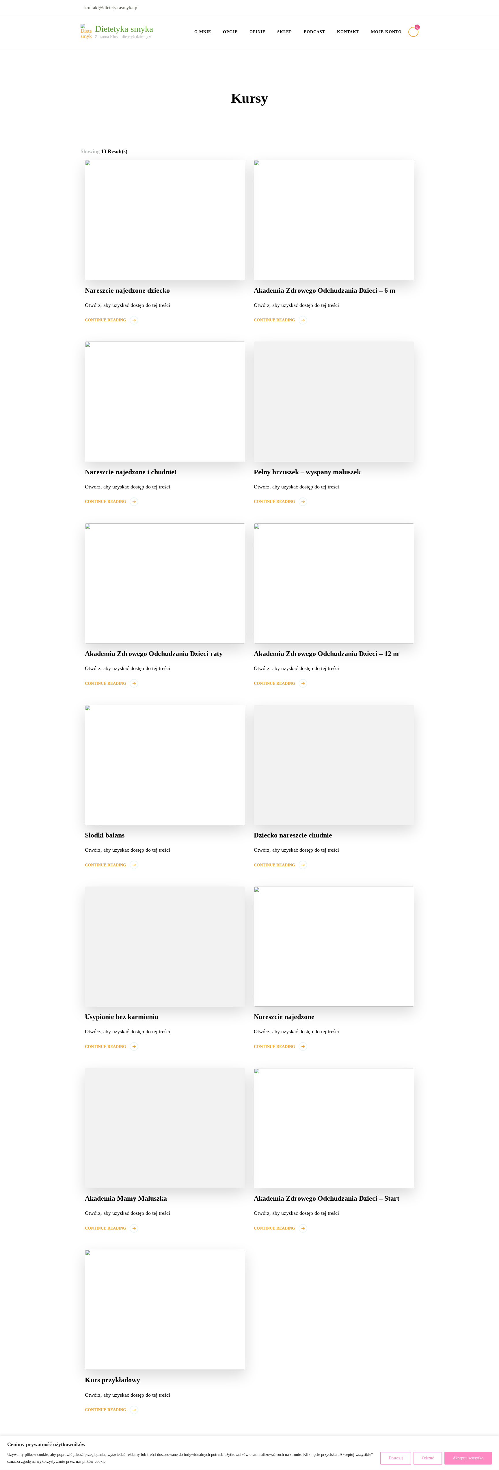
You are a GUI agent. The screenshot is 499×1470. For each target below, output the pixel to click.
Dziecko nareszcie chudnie (293, 835)
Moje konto (386, 32)
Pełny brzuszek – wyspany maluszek (307, 472)
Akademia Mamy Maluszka (126, 1198)
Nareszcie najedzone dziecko (127, 290)
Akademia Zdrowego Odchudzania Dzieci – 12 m (326, 653)
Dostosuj (396, 1458)
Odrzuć (428, 1458)
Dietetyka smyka (124, 28)
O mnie (202, 32)
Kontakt (348, 32)
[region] (249, 1453)
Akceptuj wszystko (468, 1458)
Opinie (257, 32)
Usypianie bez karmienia (121, 1017)
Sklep (284, 32)
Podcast (314, 32)
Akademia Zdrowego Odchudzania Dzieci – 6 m (324, 290)
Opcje (230, 32)
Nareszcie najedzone (284, 1017)
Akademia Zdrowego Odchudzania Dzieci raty (154, 653)
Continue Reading (105, 320)
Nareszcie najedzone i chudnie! (131, 472)
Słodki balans (104, 835)
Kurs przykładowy (112, 1380)
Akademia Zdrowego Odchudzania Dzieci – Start (326, 1198)
